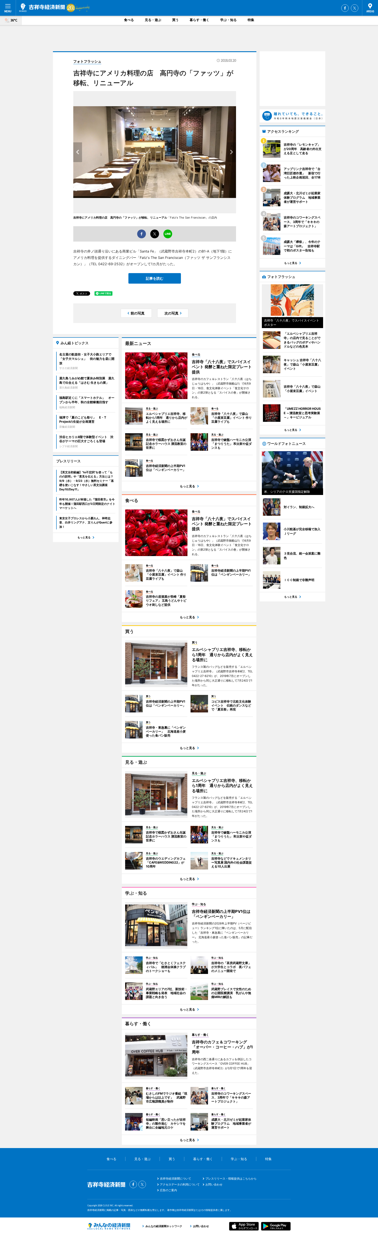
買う (175, 20)
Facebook (345, 8)
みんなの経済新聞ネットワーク (108, 1226)
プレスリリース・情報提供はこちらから (231, 1178)
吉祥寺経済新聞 (42, 7)
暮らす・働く (199, 20)
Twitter (354, 8)
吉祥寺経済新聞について (175, 1178)
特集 (251, 20)
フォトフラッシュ (87, 61)
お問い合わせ (213, 1184)
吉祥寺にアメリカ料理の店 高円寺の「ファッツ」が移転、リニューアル (120, 217)
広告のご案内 (168, 1190)
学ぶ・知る (228, 20)
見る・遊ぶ (153, 20)
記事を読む (154, 278)
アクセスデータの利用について (180, 1184)
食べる (129, 20)
